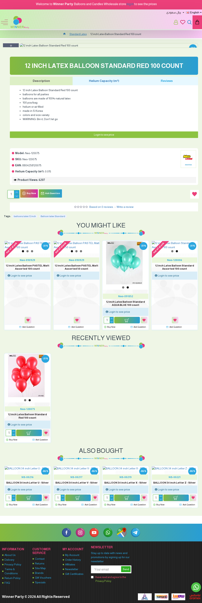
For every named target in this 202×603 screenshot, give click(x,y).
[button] (11, 45)
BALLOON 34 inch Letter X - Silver (125, 482)
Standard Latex (78, 34)
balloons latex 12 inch (25, 216)
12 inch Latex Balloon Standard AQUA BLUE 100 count (125, 303)
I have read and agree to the (110, 579)
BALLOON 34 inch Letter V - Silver (76, 482)
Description (41, 80)
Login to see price (104, 134)
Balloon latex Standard (53, 216)
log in (130, 4)
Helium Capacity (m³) (104, 80)
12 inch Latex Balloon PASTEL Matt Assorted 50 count (76, 267)
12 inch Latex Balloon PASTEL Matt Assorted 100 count (27, 267)
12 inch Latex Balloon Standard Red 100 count (27, 416)
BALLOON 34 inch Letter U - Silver (27, 482)
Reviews (167, 80)
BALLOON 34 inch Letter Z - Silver (174, 482)
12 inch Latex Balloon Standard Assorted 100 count (174, 267)
